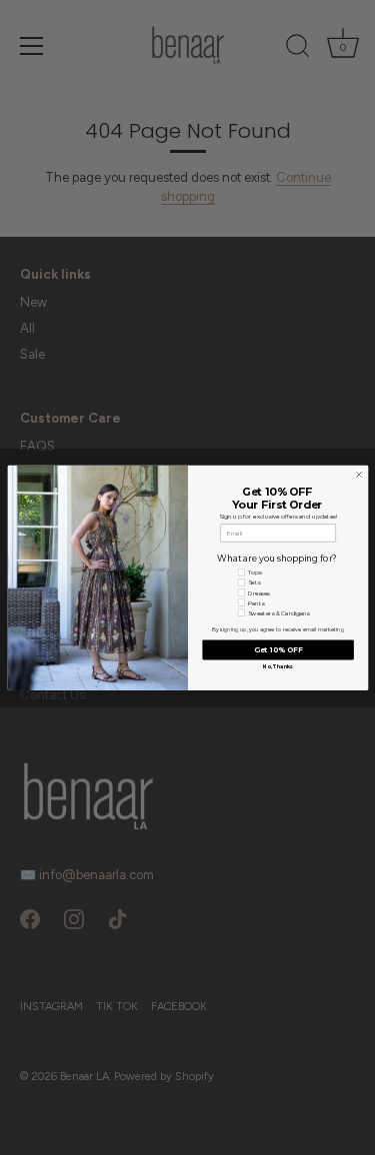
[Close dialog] (358, 474)
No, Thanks (278, 666)
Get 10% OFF (277, 649)
